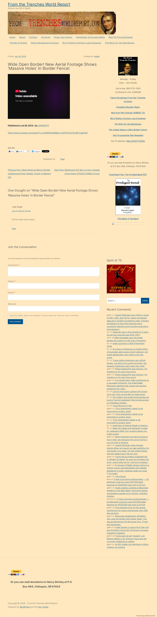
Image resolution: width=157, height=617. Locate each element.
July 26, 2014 (20, 56)
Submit (145, 301)
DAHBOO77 (28, 125)
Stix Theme (43, 607)
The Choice (120, 476)
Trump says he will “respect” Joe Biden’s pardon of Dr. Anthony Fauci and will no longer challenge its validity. (126, 539)
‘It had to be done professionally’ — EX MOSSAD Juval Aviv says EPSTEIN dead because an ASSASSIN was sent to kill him (128, 482)
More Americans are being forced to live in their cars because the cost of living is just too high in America (127, 440)
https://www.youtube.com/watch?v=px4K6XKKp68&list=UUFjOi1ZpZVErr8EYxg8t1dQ (48, 133)
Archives (45, 37)
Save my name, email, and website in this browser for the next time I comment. (44, 315)
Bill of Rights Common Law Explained (82, 43)
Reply (14, 229)
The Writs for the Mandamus (119, 43)
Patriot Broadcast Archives (45, 43)
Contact (33, 37)
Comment (14, 265)
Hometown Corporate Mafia (90, 37)
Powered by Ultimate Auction (146, 616)
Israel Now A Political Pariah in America (130, 425)
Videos (97, 56)
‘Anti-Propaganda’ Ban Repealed (128, 135)
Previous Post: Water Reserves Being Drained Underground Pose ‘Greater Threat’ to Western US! (29, 173)
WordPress (25, 607)
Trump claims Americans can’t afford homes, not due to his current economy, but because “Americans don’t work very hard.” (127, 363)
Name (11, 281)
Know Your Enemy (63, 37)
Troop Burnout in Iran (122, 405)
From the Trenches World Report (39, 4)
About (22, 37)
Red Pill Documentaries (121, 37)
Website (12, 304)
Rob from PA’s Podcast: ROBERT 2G (128, 112)
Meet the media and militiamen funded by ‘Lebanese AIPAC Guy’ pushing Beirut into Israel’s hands (127, 431)
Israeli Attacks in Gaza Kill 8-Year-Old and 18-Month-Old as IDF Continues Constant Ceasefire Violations (128, 530)
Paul (62, 159)
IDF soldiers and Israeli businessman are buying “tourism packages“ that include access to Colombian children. (128, 400)
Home (12, 37)
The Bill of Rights (18, 43)
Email (11, 292)
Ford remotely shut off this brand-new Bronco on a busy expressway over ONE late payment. (127, 510)
